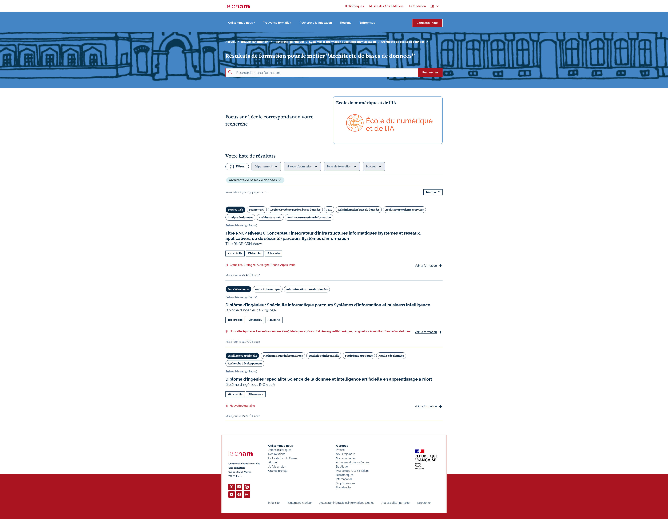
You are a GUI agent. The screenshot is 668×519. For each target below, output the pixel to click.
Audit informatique (267, 289)
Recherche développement (245, 363)
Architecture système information (309, 217)
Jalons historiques (279, 450)
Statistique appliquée (359, 355)
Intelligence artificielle (242, 355)
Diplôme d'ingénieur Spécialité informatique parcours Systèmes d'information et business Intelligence (327, 304)
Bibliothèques (344, 475)
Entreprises (367, 22)
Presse (340, 450)
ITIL (329, 209)
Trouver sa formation (277, 22)
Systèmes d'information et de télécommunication (342, 41)
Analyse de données (240, 217)
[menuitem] (354, 6)
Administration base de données (358, 209)
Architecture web (270, 217)
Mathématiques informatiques (283, 355)
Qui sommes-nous (280, 445)
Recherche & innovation (316, 22)
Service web (235, 209)
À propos (342, 445)
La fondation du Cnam (282, 458)
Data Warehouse (238, 289)
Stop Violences (345, 483)
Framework (256, 209)
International (344, 479)
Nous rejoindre (345, 454)
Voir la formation (426, 265)
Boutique (342, 466)
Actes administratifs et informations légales (346, 502)
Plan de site (343, 487)
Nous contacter (346, 458)
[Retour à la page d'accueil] (237, 6)
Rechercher (430, 72)
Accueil (230, 41)
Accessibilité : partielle (395, 502)
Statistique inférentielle (324, 355)
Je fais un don (277, 466)
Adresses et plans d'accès (352, 462)
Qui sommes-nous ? (241, 22)
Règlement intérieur (299, 502)
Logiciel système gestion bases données (295, 209)
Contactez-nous (427, 23)
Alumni (272, 462)
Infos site (274, 502)
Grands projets (277, 470)
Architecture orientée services (404, 209)
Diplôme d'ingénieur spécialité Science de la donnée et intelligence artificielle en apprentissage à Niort (328, 379)
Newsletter (424, 502)
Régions (345, 22)
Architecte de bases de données (402, 41)
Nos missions (276, 454)
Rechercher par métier (289, 41)
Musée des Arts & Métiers (352, 470)
